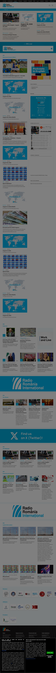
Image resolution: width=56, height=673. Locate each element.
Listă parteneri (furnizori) (30, 658)
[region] (28, 655)
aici (11, 663)
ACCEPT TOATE (50, 652)
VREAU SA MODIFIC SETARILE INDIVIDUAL (49, 656)
